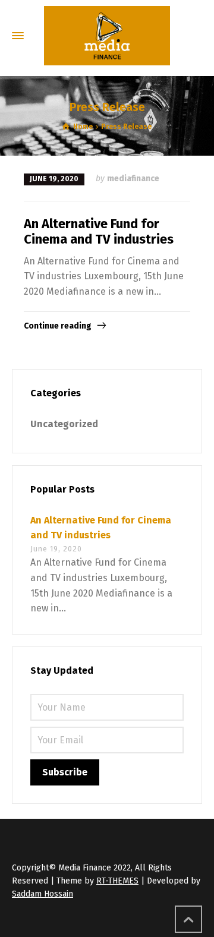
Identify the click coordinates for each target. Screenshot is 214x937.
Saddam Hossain (42, 894)
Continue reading (58, 326)
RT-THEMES (117, 881)
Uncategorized (64, 424)
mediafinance (133, 178)
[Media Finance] (107, 35)
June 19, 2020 (54, 179)
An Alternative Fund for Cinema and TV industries (99, 231)
